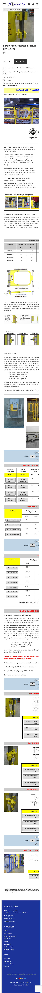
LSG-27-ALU (13, 582)
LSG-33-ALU (13, 592)
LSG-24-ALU (13, 577)
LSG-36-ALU (13, 597)
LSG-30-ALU (13, 587)
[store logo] (16, 4)
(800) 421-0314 (10, 916)
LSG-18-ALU (13, 568)
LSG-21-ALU (13, 573)
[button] (7, 28)
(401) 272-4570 (9, 919)
